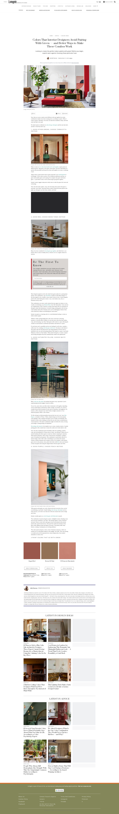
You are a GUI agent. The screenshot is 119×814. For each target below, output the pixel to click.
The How (45, 6)
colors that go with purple (57, 510)
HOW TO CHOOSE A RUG (77, 10)
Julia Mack (48, 295)
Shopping (52, 6)
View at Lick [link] (49, 568)
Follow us (59, 113)
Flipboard (22, 804)
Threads (63, 801)
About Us (22, 796)
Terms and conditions (68, 796)
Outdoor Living (70, 6)
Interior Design (26, 6)
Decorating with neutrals (36, 426)
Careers (42, 799)
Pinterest (85, 799)
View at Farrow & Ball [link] (32, 568)
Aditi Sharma (54, 58)
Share (34, 113)
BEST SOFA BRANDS (30, 10)
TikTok (42, 801)
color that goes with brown (49, 328)
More (95, 6)
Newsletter (66, 113)
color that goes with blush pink (51, 516)
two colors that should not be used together (49, 167)
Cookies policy (23, 799)
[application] (49, 202)
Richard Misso (47, 304)
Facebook (22, 801)
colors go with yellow (39, 401)
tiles (58, 442)
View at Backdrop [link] (67, 568)
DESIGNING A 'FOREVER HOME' (92, 10)
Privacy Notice (39, 283)
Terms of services (49, 281)
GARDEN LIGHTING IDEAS (44, 10)
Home (51, 35)
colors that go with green (52, 125)
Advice (57, 35)
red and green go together (50, 251)
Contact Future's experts (48, 796)
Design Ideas (65, 35)
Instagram (64, 799)
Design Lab (80, 6)
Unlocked (88, 6)
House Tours (37, 6)
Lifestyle (60, 6)
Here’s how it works (75, 62)
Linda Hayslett (61, 174)
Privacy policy (86, 796)
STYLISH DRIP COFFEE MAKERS (60, 10)
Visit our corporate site (84, 786)
